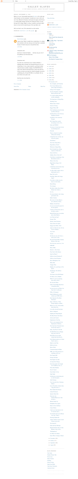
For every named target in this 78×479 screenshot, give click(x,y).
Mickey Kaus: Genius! (55, 103)
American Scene (50, 468)
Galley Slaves (39, 6)
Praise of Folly (50, 462)
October (52, 440)
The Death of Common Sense (55, 59)
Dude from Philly (51, 464)
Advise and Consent (54, 318)
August (52, 445)
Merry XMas (53, 247)
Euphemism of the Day (55, 320)
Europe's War (53, 219)
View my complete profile (54, 27)
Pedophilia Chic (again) (55, 403)
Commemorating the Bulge (56, 349)
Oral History (52, 140)
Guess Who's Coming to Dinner (57, 435)
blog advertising (50, 18)
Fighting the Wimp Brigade (56, 313)
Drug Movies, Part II (54, 144)
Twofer (51, 233)
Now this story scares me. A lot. (57, 243)
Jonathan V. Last (53, 24)
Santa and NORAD (54, 125)
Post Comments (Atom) (25, 89)
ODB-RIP (52, 245)
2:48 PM (19, 56)
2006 (50, 75)
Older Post (43, 86)
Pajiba (50, 34)
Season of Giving (54, 105)
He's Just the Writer (54, 282)
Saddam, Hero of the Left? (56, 155)
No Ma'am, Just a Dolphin (55, 276)
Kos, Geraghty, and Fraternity (56, 83)
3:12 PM (19, 80)
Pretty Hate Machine (54, 367)
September (52, 442)
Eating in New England (55, 89)
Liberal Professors (54, 391)
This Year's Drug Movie (55, 142)
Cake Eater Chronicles (52, 466)
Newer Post (16, 86)
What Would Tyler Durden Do (56, 37)
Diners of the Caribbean (55, 405)
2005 (50, 77)
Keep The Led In (53, 174)
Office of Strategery (54, 292)
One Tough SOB (53, 355)
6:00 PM (19, 47)
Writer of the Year (54, 161)
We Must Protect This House (56, 315)
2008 (50, 71)
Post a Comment (17, 84)
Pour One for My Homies (55, 252)
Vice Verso (52, 231)
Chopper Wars (53, 264)
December (52, 81)
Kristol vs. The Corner (55, 249)
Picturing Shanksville (54, 417)
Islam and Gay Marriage (55, 425)
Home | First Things (53, 57)
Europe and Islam (54, 357)
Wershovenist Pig (53, 47)
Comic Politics (53, 408)
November (52, 438)
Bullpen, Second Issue (55, 203)
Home (29, 86)
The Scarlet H (53, 423)
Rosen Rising (53, 184)
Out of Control (53, 369)
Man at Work (53, 347)
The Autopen (53, 186)
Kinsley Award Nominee (55, 221)
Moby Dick (52, 262)
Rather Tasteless (53, 198)
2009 (50, 68)
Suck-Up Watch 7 (54, 254)
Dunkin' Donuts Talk (51, 455)
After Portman (53, 380)
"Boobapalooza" (53, 431)
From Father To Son (54, 372)
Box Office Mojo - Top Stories (56, 40)
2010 (50, 66)
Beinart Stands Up (54, 401)
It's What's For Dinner (55, 433)
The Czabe (49, 453)
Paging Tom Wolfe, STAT (55, 225)
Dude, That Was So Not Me (56, 329)
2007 (50, 73)
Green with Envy (53, 153)
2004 (50, 80)
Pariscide (52, 131)
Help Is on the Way (54, 343)
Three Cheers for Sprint (55, 223)
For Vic (51, 192)
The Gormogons (52, 55)
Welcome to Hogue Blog (55, 147)
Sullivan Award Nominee (55, 258)
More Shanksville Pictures (55, 389)
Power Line (49, 456)
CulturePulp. (52, 44)
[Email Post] (35, 30)
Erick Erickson (20, 39)
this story (35, 16)
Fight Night (52, 374)
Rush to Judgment (54, 311)
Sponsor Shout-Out (54, 394)
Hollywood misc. (53, 345)
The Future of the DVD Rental (56, 274)
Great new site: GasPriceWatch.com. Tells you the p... (56, 397)
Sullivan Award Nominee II (56, 256)
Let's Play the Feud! (54, 217)
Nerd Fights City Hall (54, 359)
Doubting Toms (53, 101)
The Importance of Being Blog (56, 99)
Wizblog (49, 460)
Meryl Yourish (50, 458)
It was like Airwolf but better (56, 309)
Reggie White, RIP (54, 108)
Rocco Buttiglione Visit (55, 260)
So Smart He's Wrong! (55, 361)
